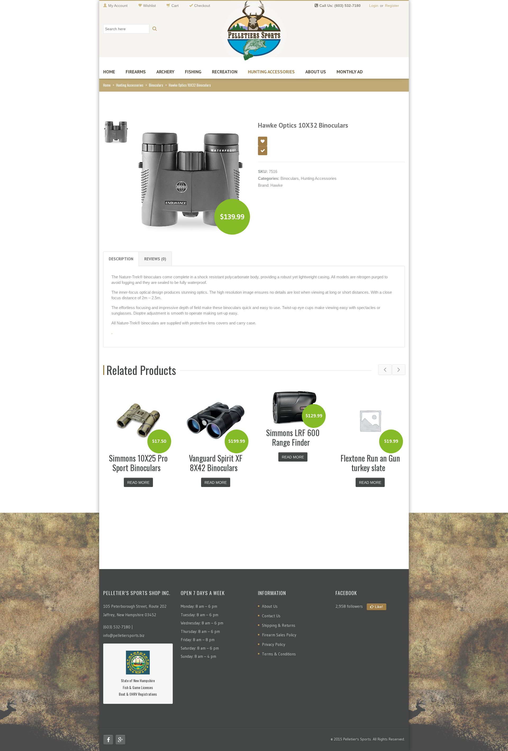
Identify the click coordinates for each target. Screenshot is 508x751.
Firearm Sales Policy (279, 634)
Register (392, 5)
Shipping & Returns (278, 625)
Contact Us (271, 615)
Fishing (193, 72)
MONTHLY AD (350, 72)
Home (109, 72)
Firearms (136, 72)
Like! (378, 607)
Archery (165, 72)
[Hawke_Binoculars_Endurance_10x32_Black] (116, 130)
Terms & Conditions (279, 653)
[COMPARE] (262, 150)
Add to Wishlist (262, 141)
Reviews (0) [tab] (155, 258)
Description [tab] (121, 258)
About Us (315, 72)
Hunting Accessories (271, 72)
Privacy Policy (273, 644)
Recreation (224, 72)
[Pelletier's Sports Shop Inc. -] (254, 32)
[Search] (154, 29)
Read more (138, 482)
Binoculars (156, 85)
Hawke (276, 185)
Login (373, 5)
